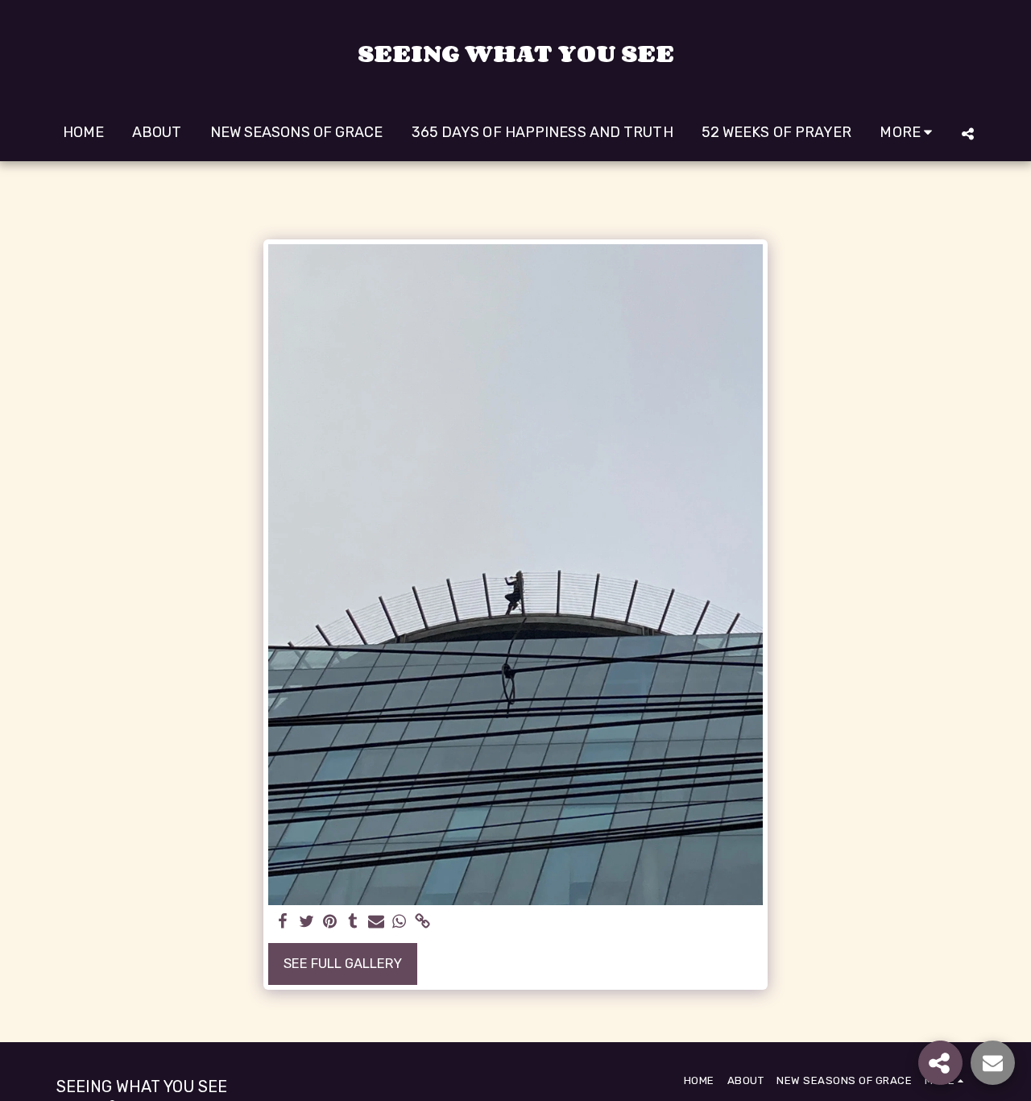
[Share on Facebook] (283, 922)
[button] (967, 133)
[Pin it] (329, 922)
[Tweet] (306, 922)
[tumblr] (353, 922)
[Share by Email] (376, 922)
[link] (422, 922)
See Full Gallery (343, 963)
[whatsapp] (399, 922)
